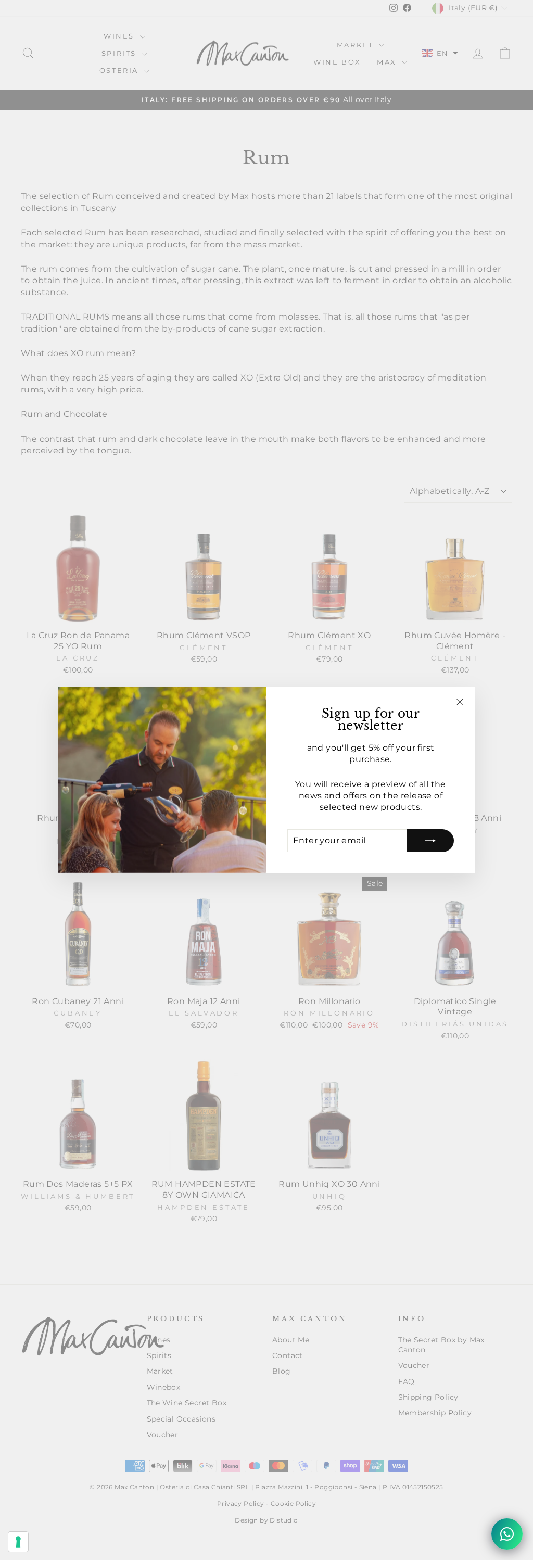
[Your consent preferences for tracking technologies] (18, 1542)
